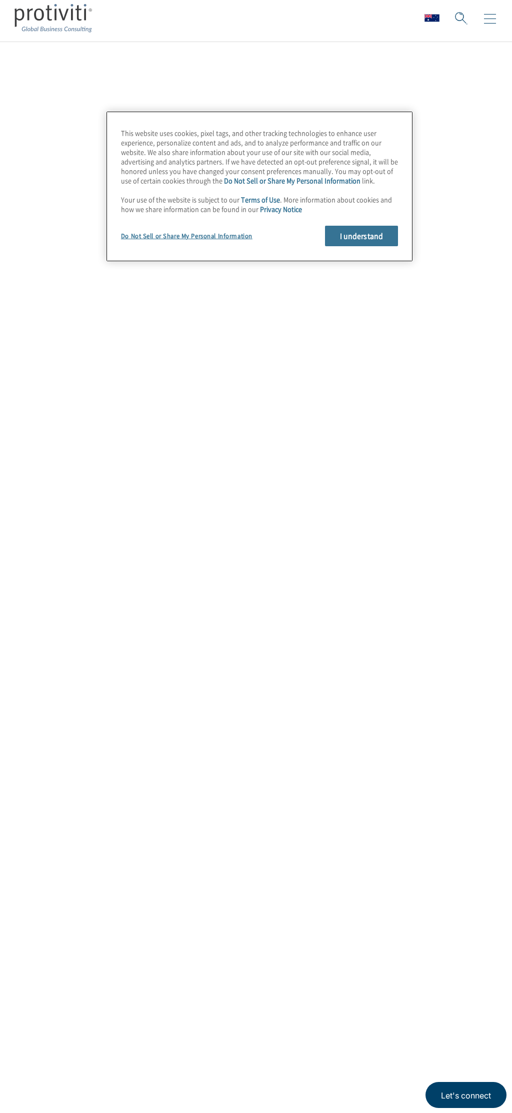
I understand (362, 236)
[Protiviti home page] (76, 907)
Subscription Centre (127, 1030)
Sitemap (101, 1058)
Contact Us (46, 1087)
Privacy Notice (281, 209)
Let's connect (466, 1095)
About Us (42, 1030)
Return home (58, 192)
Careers (39, 1058)
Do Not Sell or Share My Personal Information (292, 180)
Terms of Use (260, 199)
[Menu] (490, 19)
